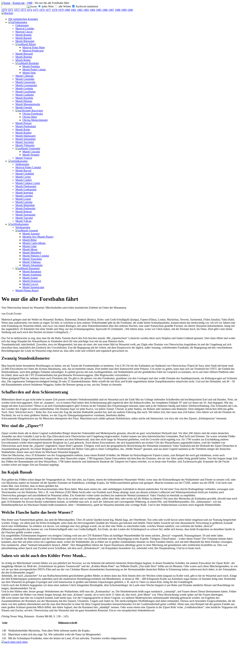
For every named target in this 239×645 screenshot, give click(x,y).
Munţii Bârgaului (24, 41)
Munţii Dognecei (31, 280)
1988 (29, 2)
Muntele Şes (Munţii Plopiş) (37, 236)
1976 (42, 9)
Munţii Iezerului (24, 192)
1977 (48, 9)
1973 (23, 9)
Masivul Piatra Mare (33, 47)
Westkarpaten (21, 224)
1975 (35, 9)
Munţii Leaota (23, 198)
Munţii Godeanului (25, 189)
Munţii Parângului (25, 208)
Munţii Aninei (30, 277)
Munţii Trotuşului (30, 148)
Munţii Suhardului (25, 138)
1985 (98, 9)
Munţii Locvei (30, 284)
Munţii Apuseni (29, 230)
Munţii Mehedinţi (25, 205)
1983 (86, 9)
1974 (29, 9)
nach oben (22, 641)
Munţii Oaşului (23, 107)
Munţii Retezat (23, 211)
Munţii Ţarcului (24, 217)
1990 (130, 9)
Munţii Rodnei (23, 132)
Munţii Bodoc (23, 60)
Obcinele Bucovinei (32, 110)
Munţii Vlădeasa (31, 262)
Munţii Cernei (23, 176)
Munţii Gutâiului (24, 94)
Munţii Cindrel (23, 179)
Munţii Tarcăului (24, 142)
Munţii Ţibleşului (24, 145)
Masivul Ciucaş (24, 31)
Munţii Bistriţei (23, 56)
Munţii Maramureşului (27, 104)
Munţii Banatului (30, 268)
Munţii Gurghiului (25, 91)
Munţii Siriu (29, 72)
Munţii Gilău (29, 246)
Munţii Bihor (29, 239)
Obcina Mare (29, 116)
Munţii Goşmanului (26, 85)
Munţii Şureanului (25, 214)
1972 (17, 9)
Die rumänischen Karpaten (23, 19)
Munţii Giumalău (24, 78)
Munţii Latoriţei (24, 195)
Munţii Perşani (23, 123)
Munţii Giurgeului (25, 82)
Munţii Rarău (22, 129)
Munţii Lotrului (23, 202)
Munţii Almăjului (31, 274)
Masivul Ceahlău (24, 28)
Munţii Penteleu (31, 66)
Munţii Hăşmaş (23, 101)
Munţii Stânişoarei (25, 135)
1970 (4, 9)
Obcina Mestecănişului (35, 120)
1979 (61, 9)
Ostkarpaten (20, 22)
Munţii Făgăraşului (25, 186)
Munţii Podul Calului (34, 69)
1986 (105, 9)
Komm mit (18, 2)
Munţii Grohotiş (24, 88)
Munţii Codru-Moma (33, 243)
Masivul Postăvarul (33, 50)
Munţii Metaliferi (31, 252)
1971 (10, 9)
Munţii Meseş (29, 249)
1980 (67, 9)
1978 (54, 9)
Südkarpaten (21, 161)
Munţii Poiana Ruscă (26, 290)
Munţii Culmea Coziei (27, 183)
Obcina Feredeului (32, 113)
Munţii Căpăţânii (24, 173)
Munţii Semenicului (33, 287)
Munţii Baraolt (23, 37)
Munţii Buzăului (30, 63)
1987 (111, 9)
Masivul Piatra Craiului (28, 167)
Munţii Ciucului (31, 151)
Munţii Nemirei (30, 154)
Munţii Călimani (24, 75)
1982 (80, 9)
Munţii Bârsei (28, 44)
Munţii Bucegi (23, 170)
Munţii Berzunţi (24, 53)
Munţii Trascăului (32, 258)
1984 (92, 9)
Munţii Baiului (23, 34)
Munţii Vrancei (23, 157)
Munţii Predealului (25, 126)
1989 (124, 9)
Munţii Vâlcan (23, 220)
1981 (73, 9)
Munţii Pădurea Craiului (35, 255)
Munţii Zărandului (32, 265)
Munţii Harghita (24, 97)
